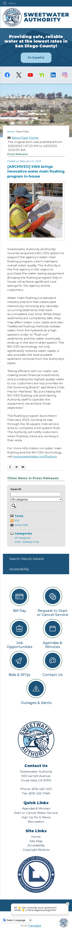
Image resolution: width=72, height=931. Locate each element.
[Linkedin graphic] (53, 75)
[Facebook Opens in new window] (10, 467)
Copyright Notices (36, 850)
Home (10, 131)
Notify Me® (21, 525)
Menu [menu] (12, 3)
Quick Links (36, 802)
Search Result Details (26, 559)
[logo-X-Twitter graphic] (19, 75)
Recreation (36, 821)
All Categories (23, 537)
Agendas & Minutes (36, 808)
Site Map (36, 841)
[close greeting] (67, 904)
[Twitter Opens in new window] (16, 467)
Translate (34, 925)
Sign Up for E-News (36, 817)
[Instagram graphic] (64, 75)
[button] (13, 508)
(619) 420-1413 (41, 789)
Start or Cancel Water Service (36, 813)
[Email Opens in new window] (23, 467)
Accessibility (19, 569)
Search (15, 489)
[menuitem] (36, 559)
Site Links (36, 831)
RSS (17, 520)
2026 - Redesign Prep (27, 541)
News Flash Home (25, 137)
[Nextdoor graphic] (42, 75)
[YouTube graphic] (30, 75)
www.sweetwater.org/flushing (35, 456)
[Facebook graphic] (7, 75)
